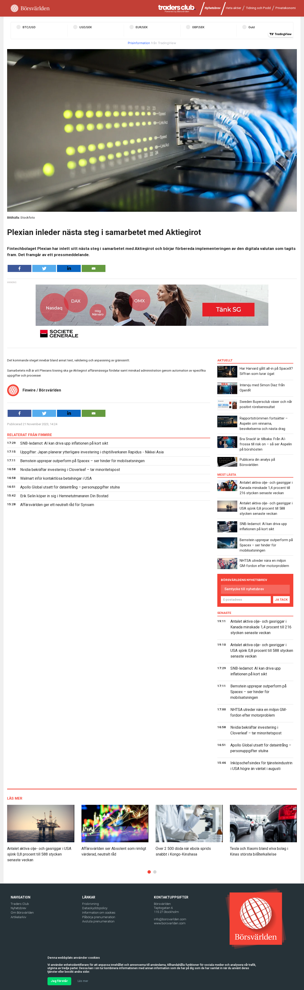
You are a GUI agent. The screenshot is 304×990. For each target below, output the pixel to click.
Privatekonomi (286, 8)
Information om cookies (98, 912)
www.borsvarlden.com (169, 923)
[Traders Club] (177, 8)
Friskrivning (90, 904)
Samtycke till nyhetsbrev (244, 589)
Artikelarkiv (18, 917)
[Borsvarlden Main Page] (30, 8)
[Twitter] (44, 268)
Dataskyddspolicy (94, 908)
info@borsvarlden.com (170, 919)
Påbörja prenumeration (98, 917)
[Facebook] (19, 268)
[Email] (93, 268)
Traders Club (20, 904)
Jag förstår (59, 981)
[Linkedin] (69, 268)
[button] (149, 872)
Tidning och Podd (258, 8)
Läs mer (83, 981)
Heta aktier (233, 8)
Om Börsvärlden (22, 912)
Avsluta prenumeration (98, 921)
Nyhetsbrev (213, 8)
